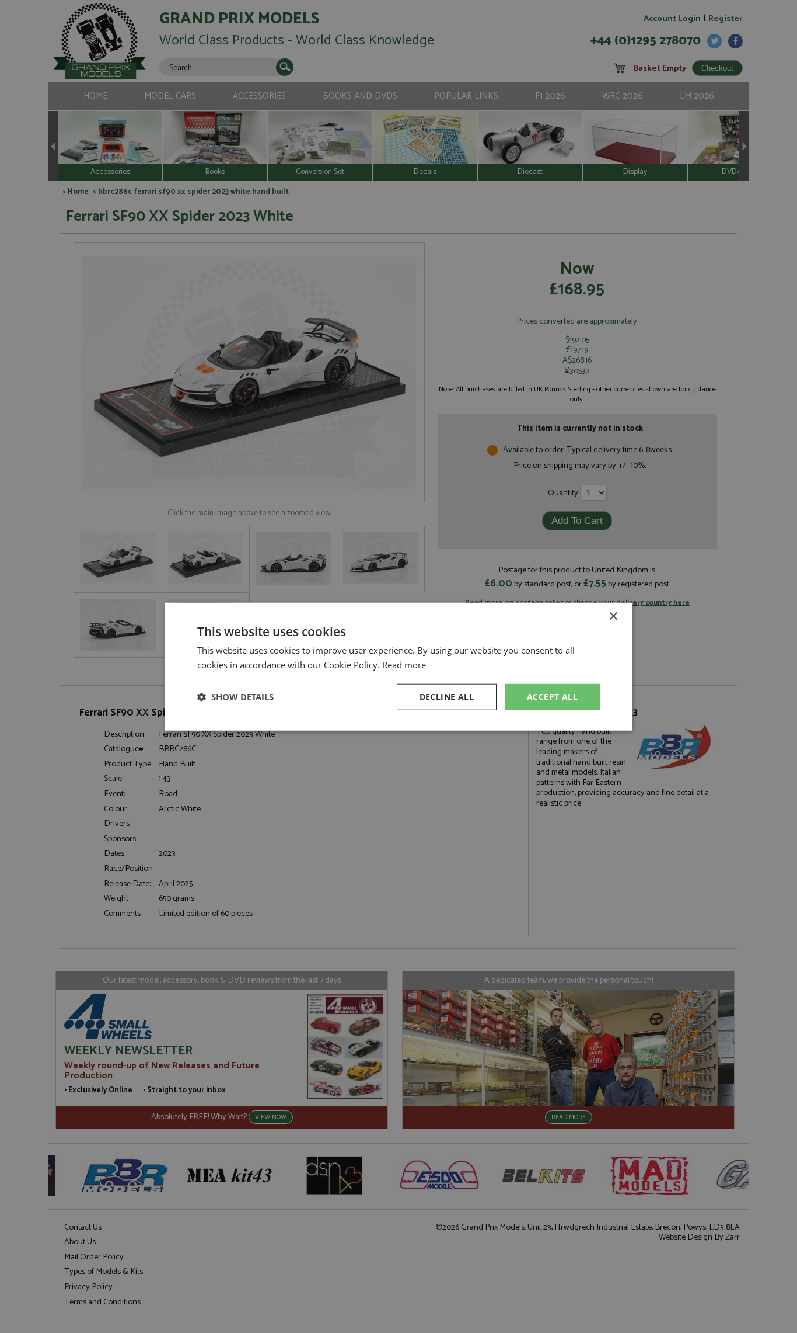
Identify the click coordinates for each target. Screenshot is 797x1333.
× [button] (613, 616)
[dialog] (398, 666)
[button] (235, 697)
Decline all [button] (447, 696)
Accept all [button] (552, 696)
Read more (404, 665)
